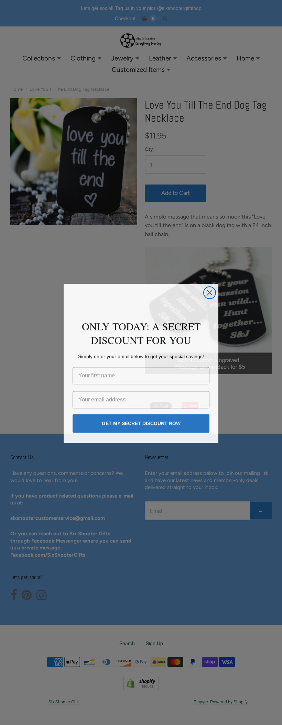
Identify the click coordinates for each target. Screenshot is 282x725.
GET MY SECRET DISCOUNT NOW (141, 422)
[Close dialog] (210, 292)
